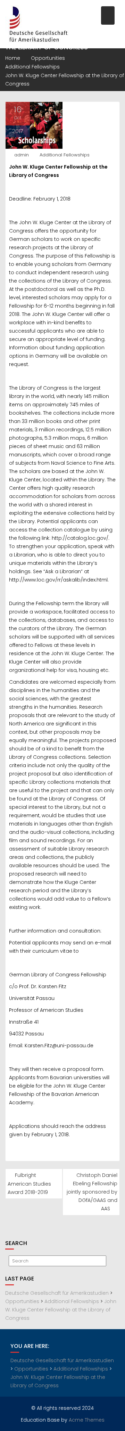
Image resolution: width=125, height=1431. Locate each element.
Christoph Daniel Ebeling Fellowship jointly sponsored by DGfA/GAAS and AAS (92, 1192)
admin (21, 155)
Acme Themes (87, 1419)
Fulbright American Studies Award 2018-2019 (29, 1184)
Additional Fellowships (65, 155)
